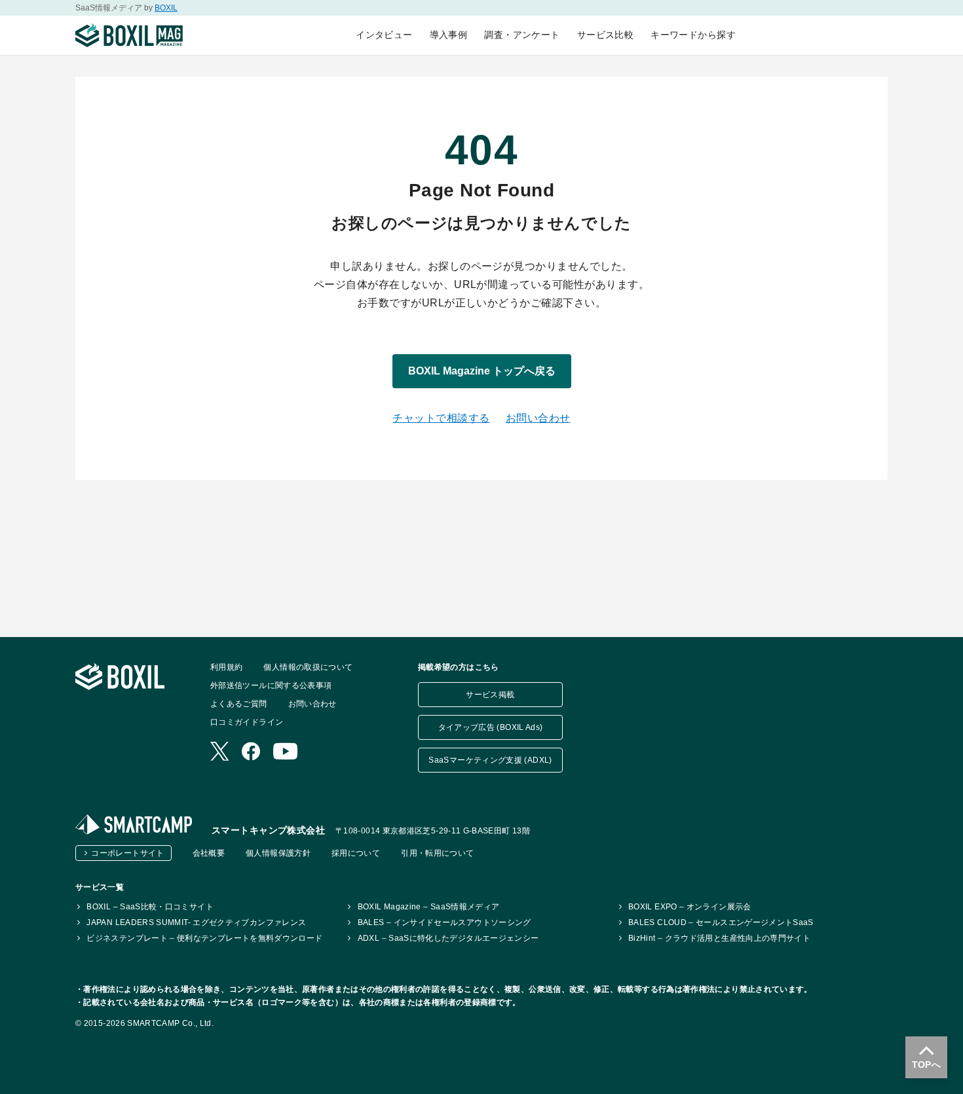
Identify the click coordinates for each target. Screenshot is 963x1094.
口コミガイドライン (246, 722)
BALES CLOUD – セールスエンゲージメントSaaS (721, 922)
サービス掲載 (490, 694)
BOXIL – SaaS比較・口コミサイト (150, 907)
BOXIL (166, 7)
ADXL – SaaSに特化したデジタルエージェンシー (448, 938)
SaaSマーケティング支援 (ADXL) (490, 760)
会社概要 (209, 853)
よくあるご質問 (238, 703)
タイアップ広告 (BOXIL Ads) (490, 727)
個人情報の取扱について (307, 667)
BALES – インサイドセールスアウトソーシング (444, 922)
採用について (355, 853)
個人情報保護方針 (278, 853)
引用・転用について (437, 853)
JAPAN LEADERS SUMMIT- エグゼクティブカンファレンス (196, 922)
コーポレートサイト (127, 853)
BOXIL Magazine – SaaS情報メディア (428, 907)
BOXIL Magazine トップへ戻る (482, 370)
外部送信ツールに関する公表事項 (270, 685)
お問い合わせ (538, 418)
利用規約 (226, 667)
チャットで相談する (440, 418)
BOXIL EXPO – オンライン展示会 (689, 907)
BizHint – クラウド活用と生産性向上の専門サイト (719, 938)
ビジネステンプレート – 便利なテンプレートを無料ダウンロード (204, 938)
